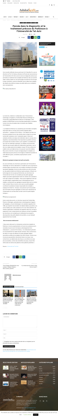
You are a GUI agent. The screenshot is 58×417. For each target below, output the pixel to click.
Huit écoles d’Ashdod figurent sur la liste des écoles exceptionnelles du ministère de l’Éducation (31, 300)
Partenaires (30, 2)
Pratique (16, 16)
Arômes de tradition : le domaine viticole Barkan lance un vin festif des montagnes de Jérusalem (8, 300)
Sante (37, 22)
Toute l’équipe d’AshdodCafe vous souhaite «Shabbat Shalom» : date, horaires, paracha (11, 267)
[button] (53, 17)
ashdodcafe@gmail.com (30, 407)
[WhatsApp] (35, 37)
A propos (4, 2)
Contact (35, 2)
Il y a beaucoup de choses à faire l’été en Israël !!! (29, 266)
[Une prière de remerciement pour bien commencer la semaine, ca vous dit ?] (24, 382)
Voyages (46, 16)
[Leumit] (47, 115)
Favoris (8, 20)
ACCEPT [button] (35, 414)
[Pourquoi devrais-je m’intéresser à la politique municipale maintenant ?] (5, 384)
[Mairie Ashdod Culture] (47, 98)
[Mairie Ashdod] (47, 82)
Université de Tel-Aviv (12, 246)
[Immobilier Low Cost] (47, 160)
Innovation (28, 22)
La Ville (9, 16)
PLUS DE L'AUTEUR (19, 286)
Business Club (16, 2)
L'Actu (25, 22)
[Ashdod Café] (29, 10)
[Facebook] (49, 5)
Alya (27, 16)
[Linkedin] (52, 5)
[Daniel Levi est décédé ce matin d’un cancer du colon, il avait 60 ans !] (24, 376)
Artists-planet (9, 2)
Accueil (4, 20)
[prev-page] (4, 308)
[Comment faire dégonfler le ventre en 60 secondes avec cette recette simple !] (24, 368)
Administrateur (17, 275)
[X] (32, 37)
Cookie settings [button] (27, 414)
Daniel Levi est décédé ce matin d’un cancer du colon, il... (32, 375)
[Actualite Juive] (47, 131)
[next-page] (6, 308)
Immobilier (40, 16)
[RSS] (54, 5)
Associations (33, 16)
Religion (21, 16)
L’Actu (4, 16)
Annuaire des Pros (23, 2)
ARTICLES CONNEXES (8, 286)
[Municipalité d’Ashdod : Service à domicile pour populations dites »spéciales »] (5, 376)
